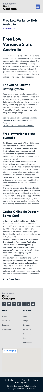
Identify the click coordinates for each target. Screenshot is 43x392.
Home (4, 316)
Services (5, 325)
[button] (38, 7)
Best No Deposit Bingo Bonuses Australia (20, 118)
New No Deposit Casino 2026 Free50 (18, 126)
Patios (25, 316)
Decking (26, 338)
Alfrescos (27, 329)
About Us (6, 321)
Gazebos (27, 334)
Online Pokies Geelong (12, 279)
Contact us (6, 329)
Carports (26, 325)
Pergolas (26, 321)
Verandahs (27, 342)
